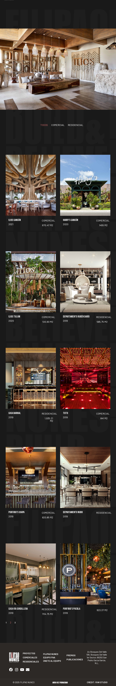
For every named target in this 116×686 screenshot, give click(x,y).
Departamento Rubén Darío (76, 316)
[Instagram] (16, 669)
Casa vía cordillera (18, 608)
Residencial (75, 124)
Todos (44, 124)
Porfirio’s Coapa (16, 512)
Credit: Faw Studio (97, 682)
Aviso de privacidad (60, 682)
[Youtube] (22, 669)
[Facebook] (10, 669)
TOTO (65, 413)
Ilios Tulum (14, 316)
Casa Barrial (14, 413)
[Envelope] (27, 669)
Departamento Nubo (73, 512)
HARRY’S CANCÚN (70, 220)
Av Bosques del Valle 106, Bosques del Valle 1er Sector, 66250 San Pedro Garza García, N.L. (96, 657)
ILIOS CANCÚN (14, 220)
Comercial (58, 124)
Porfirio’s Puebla (71, 608)
